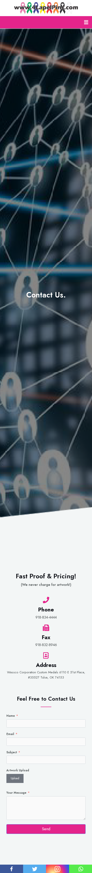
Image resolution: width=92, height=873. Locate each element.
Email (10, 734)
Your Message (16, 792)
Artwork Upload (17, 770)
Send (46, 829)
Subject (11, 752)
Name (10, 716)
